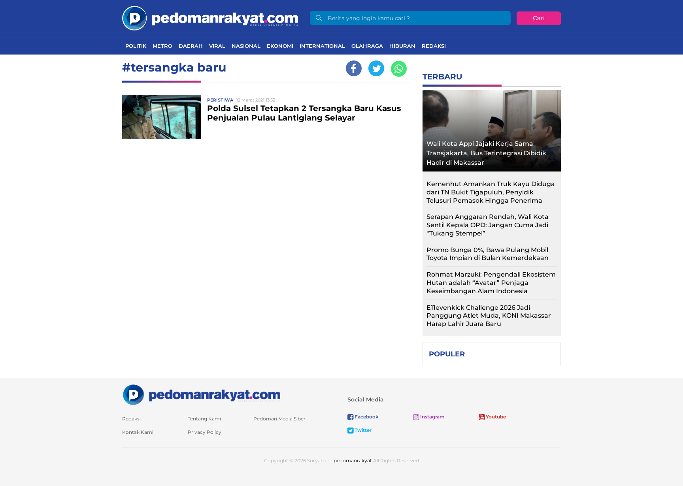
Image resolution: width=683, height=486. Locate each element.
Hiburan (402, 46)
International (322, 46)
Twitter (362, 430)
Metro (162, 46)
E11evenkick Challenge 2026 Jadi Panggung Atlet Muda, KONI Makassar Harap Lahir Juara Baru (488, 316)
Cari (539, 18)
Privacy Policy (204, 432)
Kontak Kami (137, 432)
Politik (135, 46)
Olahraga (367, 46)
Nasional (246, 46)
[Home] (210, 17)
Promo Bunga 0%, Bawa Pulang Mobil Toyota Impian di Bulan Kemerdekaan (487, 254)
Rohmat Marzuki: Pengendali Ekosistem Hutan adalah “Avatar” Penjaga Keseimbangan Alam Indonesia (491, 283)
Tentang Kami (204, 419)
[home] (201, 394)
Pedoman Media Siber (279, 419)
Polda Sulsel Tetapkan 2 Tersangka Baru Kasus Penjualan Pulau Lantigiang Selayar (304, 113)
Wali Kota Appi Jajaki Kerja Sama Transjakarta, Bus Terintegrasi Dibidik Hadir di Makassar (486, 153)
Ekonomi (280, 46)
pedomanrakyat (353, 460)
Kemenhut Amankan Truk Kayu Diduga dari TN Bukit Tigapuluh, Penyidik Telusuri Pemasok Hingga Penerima (490, 192)
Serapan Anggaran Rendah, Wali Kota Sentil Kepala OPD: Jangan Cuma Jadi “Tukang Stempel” (487, 225)
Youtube (495, 417)
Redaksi (434, 46)
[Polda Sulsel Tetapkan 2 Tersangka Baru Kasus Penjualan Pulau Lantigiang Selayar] (161, 116)
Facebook (366, 417)
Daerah (191, 46)
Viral (217, 46)
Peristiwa (220, 100)
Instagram (432, 417)
